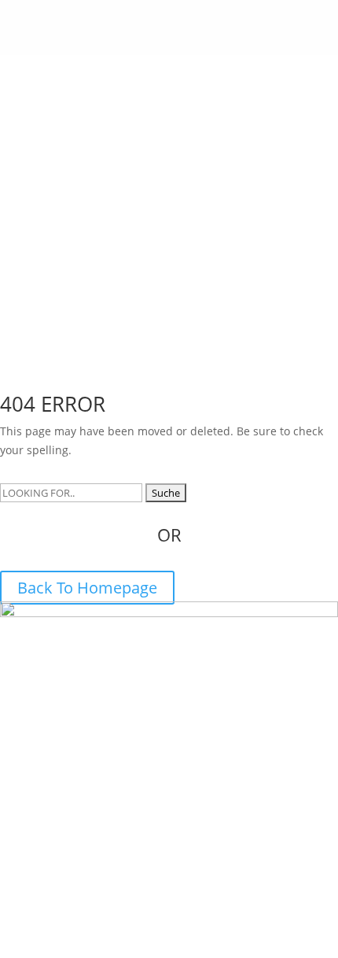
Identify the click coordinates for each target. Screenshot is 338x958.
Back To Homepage (87, 587)
